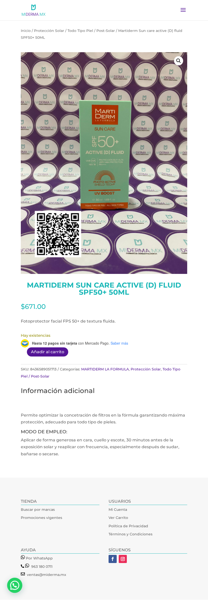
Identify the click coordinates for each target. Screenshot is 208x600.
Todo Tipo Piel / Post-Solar (91, 30)
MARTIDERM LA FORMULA (105, 369)
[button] (178, 60)
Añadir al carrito (47, 351)
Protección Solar (49, 30)
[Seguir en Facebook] (113, 559)
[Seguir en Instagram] (123, 559)
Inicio (26, 30)
